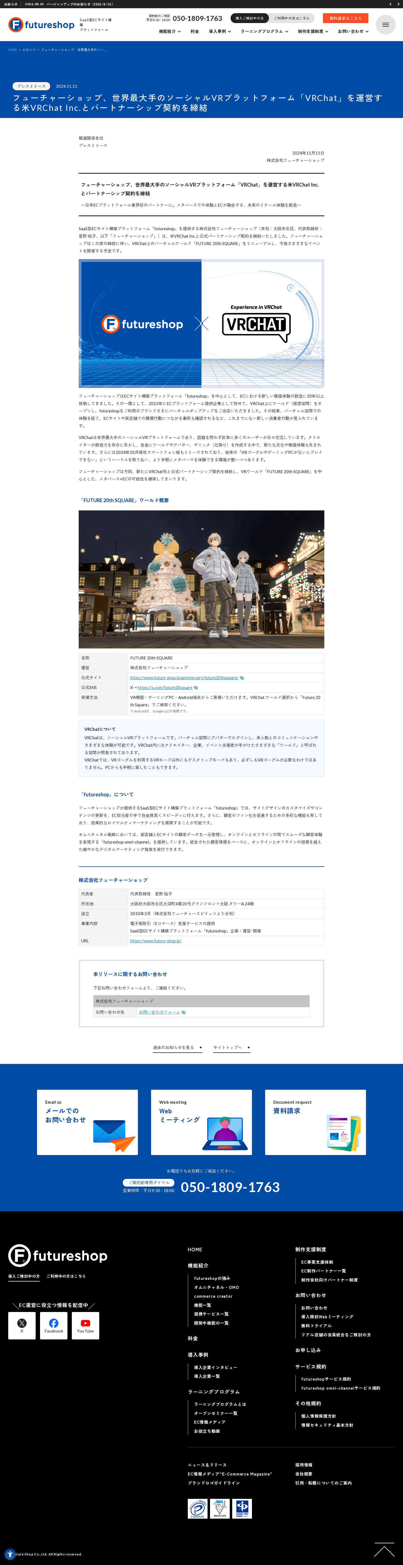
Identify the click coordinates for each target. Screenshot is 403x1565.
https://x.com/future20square (165, 687)
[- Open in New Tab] (198, 1509)
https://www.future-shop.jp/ (155, 940)
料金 (195, 31)
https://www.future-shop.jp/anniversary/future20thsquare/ (184, 677)
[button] (390, 4)
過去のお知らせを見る (173, 1047)
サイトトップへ (227, 1047)
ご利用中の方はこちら (292, 18)
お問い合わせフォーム (159, 1012)
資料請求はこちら (346, 18)
